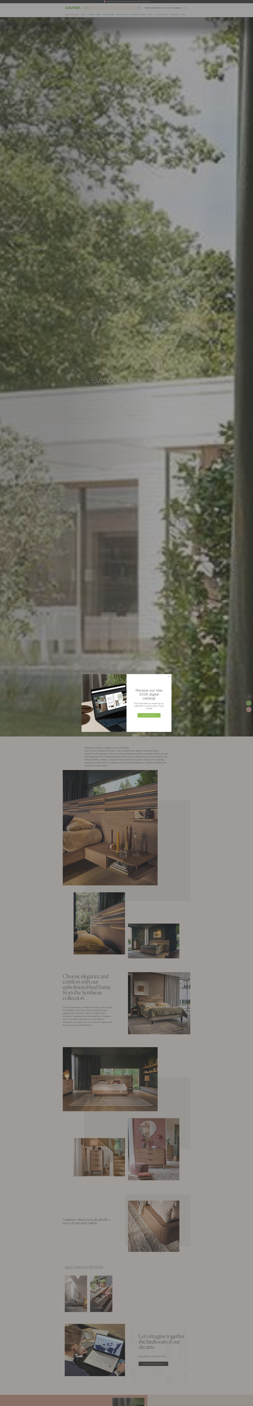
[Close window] (169, 676)
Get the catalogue (149, 715)
